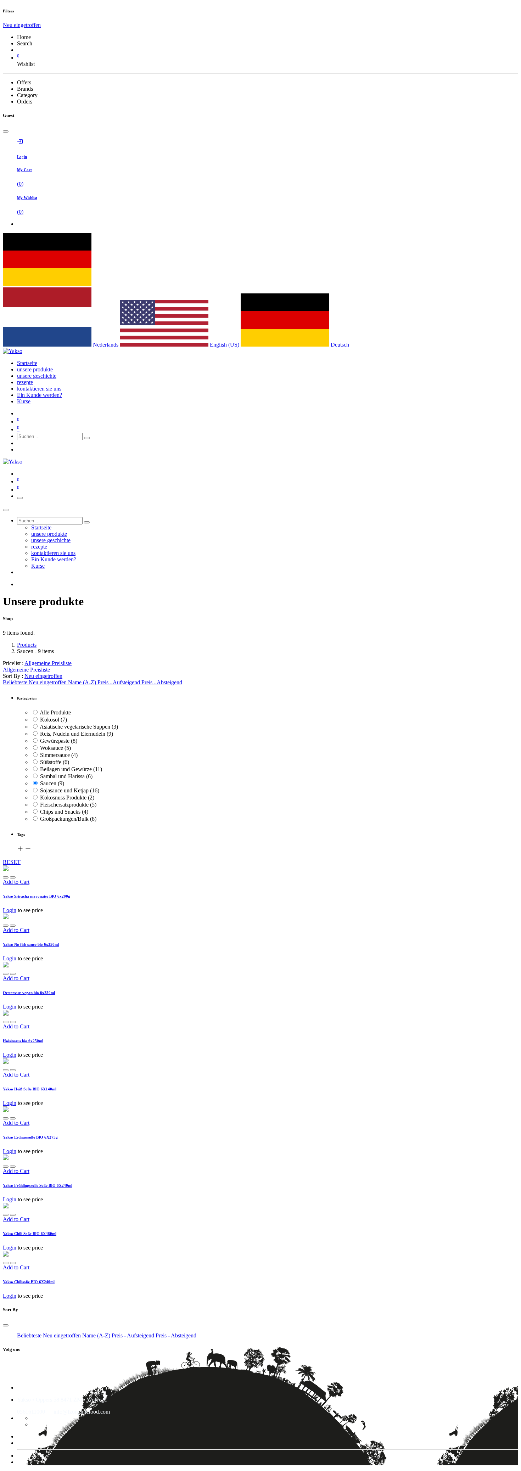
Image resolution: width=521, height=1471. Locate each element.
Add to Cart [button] (16, 882)
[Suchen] (87, 438)
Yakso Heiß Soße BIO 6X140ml (29, 1089)
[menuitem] (27, 363)
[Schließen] (6, 510)
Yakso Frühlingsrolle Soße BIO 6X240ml (37, 1185)
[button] (43, 676)
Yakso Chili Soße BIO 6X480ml (29, 1233)
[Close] (6, 131)
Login (9, 910)
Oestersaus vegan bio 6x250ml (29, 992)
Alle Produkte (55, 712)
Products (27, 645)
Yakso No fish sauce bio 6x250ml (31, 944)
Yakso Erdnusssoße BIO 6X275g (30, 1137)
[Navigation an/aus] (20, 498)
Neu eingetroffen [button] (22, 25)
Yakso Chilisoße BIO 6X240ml (29, 1282)
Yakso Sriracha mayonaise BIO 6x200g (36, 896)
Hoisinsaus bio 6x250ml (23, 1041)
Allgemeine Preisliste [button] (48, 663)
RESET (12, 862)
